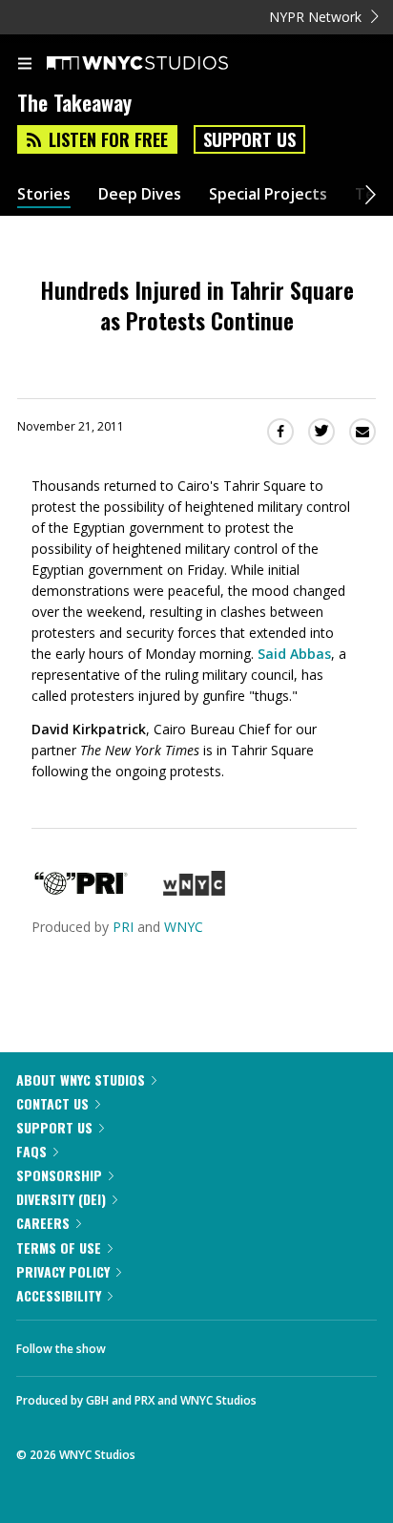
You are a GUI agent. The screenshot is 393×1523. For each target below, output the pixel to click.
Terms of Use (58, 1247)
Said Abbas (294, 654)
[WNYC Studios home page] (161, 64)
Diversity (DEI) (61, 1199)
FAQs (31, 1151)
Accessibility (58, 1295)
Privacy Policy (63, 1271)
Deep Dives (139, 194)
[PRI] (81, 890)
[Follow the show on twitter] (191, 1343)
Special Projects (268, 194)
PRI (123, 927)
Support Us (249, 139)
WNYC (183, 927)
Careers (43, 1223)
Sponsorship (59, 1175)
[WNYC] (194, 890)
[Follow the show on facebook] (139, 1343)
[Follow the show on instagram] (243, 1343)
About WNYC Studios (80, 1079)
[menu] (24, 65)
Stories (44, 194)
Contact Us (52, 1103)
